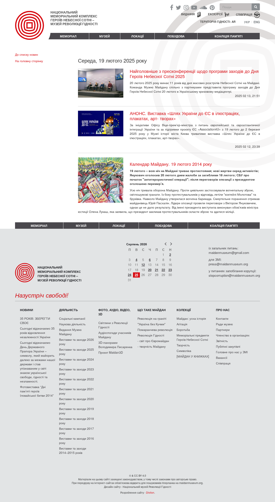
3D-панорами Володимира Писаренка (115, 344)
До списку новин (26, 54)
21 (156, 269)
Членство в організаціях (232, 335)
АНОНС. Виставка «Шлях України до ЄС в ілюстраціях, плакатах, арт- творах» (185, 116)
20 (149, 269)
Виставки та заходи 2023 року (76, 371)
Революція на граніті (152, 318)
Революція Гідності (151, 335)
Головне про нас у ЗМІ (232, 352)
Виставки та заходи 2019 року (76, 411)
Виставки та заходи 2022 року (76, 381)
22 (163, 269)
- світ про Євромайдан (153, 341)
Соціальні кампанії (72, 318)
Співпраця (223, 363)
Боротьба (183, 329)
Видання (188, 14)
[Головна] (32, 29)
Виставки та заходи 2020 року (76, 401)
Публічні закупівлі (228, 346)
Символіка (184, 350)
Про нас (223, 310)
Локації (137, 36)
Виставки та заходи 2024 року (76, 361)
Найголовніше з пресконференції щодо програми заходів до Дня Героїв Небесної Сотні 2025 (194, 74)
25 (136, 274)
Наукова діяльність (72, 324)
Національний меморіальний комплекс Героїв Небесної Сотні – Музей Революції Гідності (74, 18)
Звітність (222, 341)
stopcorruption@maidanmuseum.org (234, 275)
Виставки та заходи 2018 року (76, 420)
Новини (26, 310)
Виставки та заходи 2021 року (76, 391)
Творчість (183, 345)
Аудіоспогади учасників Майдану (114, 334)
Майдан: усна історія (191, 318)
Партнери (223, 329)
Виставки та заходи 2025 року (76, 351)
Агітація (182, 324)
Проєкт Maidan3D (110, 352)
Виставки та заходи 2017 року (76, 430)
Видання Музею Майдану (70, 331)
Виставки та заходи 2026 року (76, 341)
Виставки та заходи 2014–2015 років (72, 450)
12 (143, 264)
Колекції (184, 310)
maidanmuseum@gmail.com (229, 252)
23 (170, 269)
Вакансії (221, 357)
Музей (104, 36)
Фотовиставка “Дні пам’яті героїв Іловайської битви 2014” (37, 391)
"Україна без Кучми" (151, 324)
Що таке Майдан (152, 310)
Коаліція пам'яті (229, 36)
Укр (247, 22)
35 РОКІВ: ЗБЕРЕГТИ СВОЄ (35, 320)
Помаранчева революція (155, 329)
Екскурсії (215, 14)
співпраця (244, 14)
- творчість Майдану (152, 346)
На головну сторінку (29, 61)
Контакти (222, 318)
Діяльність (68, 310)
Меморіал (68, 36)
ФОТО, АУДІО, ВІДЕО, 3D (114, 312)
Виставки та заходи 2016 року (76, 440)
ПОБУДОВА (176, 36)
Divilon (150, 492)
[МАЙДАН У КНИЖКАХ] (193, 356)
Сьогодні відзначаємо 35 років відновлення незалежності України (37, 332)
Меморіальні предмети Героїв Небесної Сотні (193, 337)
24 (129, 274)
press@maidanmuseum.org (228, 264)
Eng (257, 22)
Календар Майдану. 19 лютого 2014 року (171, 164)
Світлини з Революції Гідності (113, 325)
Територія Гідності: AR (217, 22)
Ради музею (224, 324)
